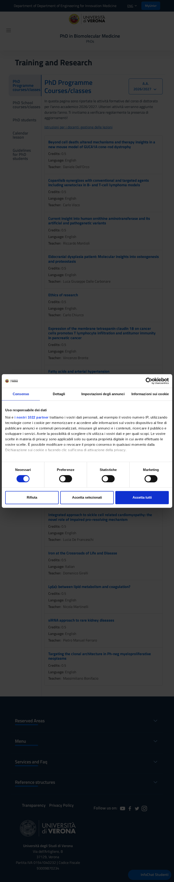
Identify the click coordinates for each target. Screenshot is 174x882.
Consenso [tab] (21, 394)
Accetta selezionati (87, 498)
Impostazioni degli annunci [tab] (103, 394)
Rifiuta (32, 498)
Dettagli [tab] (59, 394)
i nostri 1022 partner (31, 417)
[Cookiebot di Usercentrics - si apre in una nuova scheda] (149, 380)
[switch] (65, 478)
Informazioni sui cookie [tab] (150, 394)
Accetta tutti (142, 498)
